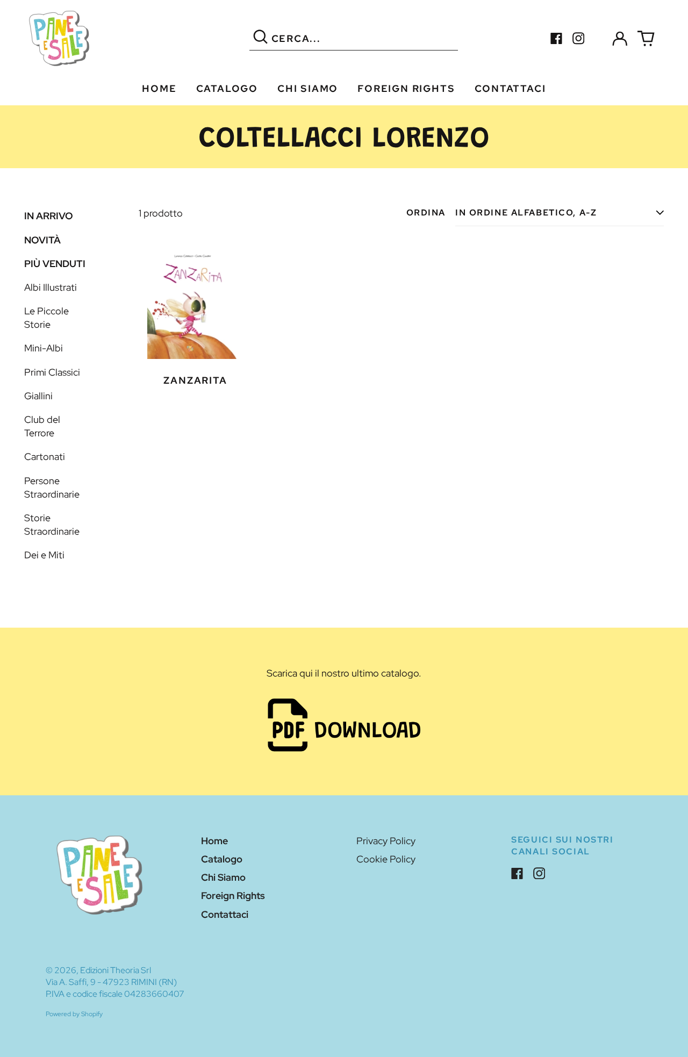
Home (159, 88)
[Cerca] (260, 38)
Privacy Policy (385, 841)
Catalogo (227, 88)
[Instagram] (578, 38)
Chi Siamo (307, 88)
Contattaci (510, 88)
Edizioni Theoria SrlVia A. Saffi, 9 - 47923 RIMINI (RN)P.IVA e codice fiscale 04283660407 (115, 982)
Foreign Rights (406, 88)
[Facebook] (556, 38)
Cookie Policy (385, 859)
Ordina (426, 212)
